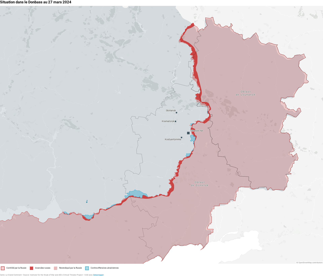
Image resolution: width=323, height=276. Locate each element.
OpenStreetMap (305, 263)
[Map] (161, 135)
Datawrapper (98, 275)
